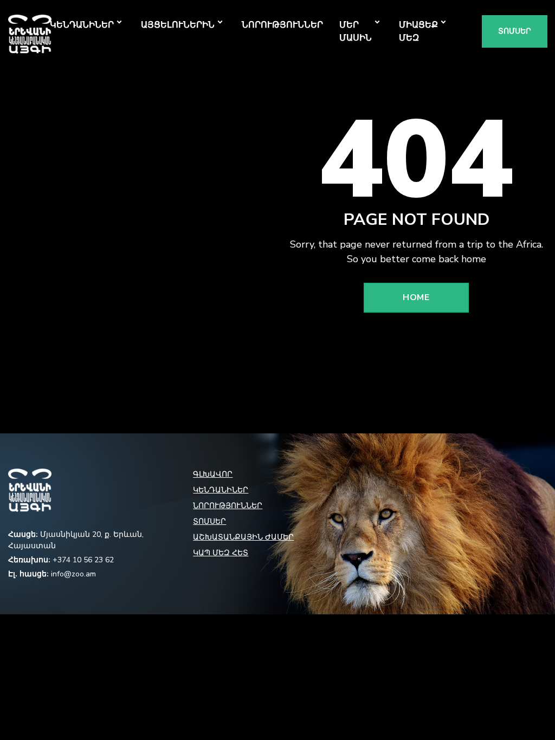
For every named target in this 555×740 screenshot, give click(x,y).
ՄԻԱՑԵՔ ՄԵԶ (418, 31)
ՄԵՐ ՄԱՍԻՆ (355, 31)
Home (416, 297)
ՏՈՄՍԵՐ (209, 521)
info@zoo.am (73, 574)
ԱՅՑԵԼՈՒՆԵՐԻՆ (178, 25)
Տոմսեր (514, 31)
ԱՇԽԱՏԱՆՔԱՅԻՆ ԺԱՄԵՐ (243, 537)
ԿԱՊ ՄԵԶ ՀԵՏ (220, 553)
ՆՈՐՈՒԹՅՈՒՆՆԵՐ (282, 25)
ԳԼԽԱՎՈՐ (213, 474)
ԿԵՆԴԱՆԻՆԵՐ (82, 25)
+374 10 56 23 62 (83, 560)
